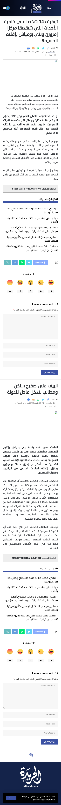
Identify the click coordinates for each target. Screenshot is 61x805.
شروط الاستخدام (39, 799)
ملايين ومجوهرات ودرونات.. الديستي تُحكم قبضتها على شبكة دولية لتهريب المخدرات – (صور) (32, 229)
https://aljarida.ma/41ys (26, 188)
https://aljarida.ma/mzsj (26, 558)
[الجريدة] (30, 8)
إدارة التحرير (50, 52)
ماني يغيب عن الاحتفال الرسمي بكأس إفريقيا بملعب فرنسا (32, 238)
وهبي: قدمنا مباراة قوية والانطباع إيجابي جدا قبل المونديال (32, 210)
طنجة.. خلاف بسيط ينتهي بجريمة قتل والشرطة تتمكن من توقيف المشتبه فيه (32, 248)
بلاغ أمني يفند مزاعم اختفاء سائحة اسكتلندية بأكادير (32, 220)
